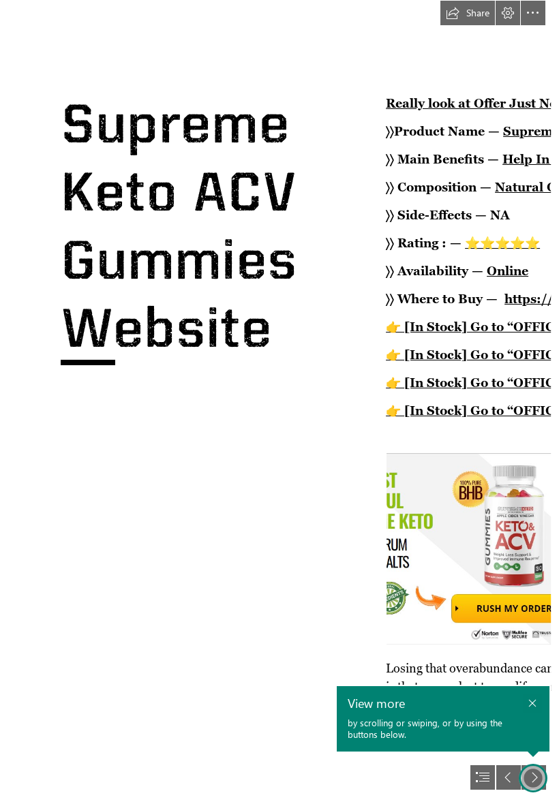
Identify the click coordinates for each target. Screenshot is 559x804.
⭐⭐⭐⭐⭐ (502, 243)
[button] (467, 13)
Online (507, 271)
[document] (279, 402)
